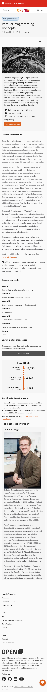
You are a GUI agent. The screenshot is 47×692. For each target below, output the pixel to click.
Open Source (7, 605)
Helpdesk (5, 628)
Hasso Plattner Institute (23, 687)
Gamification (7, 624)
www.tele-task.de (9, 257)
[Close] (42, 3)
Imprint (5, 639)
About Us (5, 598)
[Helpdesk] (42, 683)
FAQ (3, 616)
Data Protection (8, 643)
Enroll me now (23, 353)
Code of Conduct (8, 601)
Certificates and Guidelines (12, 620)
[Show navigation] (23, 40)
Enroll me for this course (12, 124)
